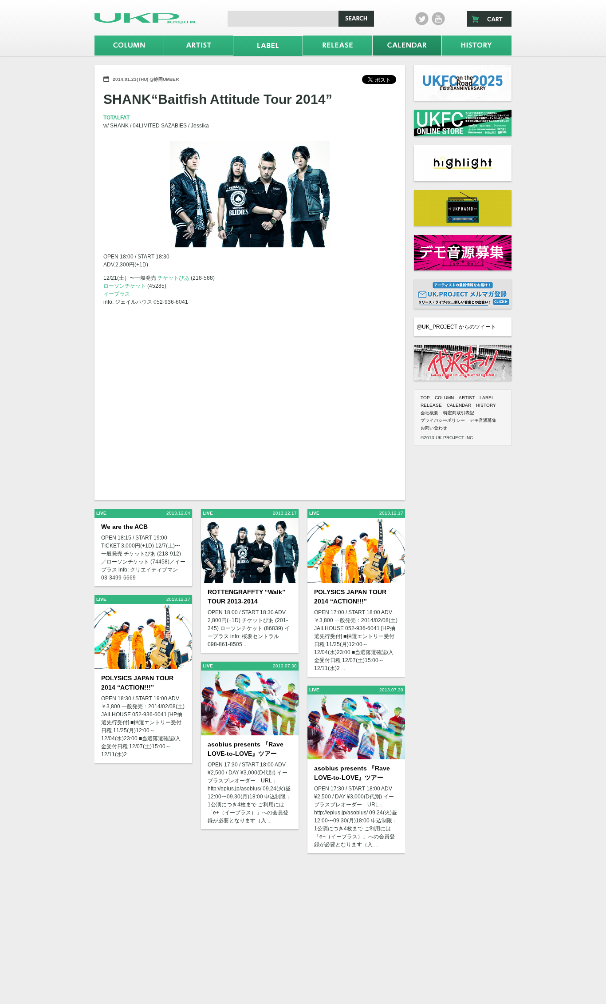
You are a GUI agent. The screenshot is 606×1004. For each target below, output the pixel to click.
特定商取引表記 (458, 412)
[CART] (489, 19)
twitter (422, 18)
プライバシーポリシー (443, 420)
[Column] (129, 46)
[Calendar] (407, 46)
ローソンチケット (124, 286)
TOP (425, 397)
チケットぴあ (173, 278)
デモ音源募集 (483, 420)
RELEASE (431, 405)
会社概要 (429, 412)
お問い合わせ (434, 427)
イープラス (116, 294)
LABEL (487, 397)
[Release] (337, 46)
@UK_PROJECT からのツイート (456, 327)
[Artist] (198, 46)
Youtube (438, 18)
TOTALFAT (116, 118)
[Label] (268, 46)
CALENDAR (459, 405)
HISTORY (486, 405)
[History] (477, 46)
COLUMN (444, 397)
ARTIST (467, 397)
